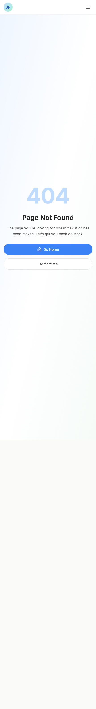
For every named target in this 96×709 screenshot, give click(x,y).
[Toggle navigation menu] (87, 7)
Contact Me (48, 264)
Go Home (51, 249)
